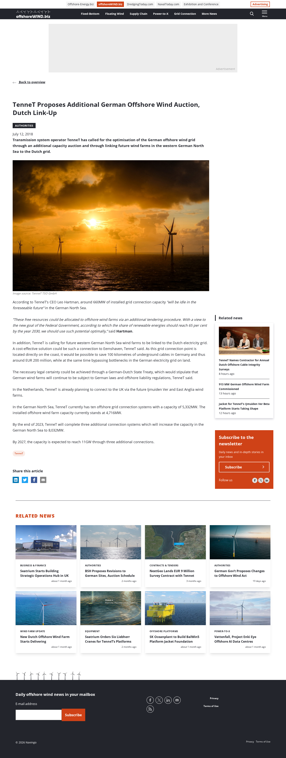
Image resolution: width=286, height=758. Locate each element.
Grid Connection (185, 14)
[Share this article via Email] (43, 480)
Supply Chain (138, 14)
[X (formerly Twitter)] (260, 480)
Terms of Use (211, 706)
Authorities (24, 125)
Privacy (214, 698)
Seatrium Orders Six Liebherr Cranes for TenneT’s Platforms (108, 639)
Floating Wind (114, 14)
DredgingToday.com (140, 4)
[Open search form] (251, 14)
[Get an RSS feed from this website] (150, 709)
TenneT (18, 454)
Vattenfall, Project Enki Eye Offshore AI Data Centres (235, 639)
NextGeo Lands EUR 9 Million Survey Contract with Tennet (172, 573)
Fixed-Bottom (90, 14)
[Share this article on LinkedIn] (16, 480)
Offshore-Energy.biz (81, 4)
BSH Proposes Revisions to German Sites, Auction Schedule (110, 573)
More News (209, 14)
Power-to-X (160, 14)
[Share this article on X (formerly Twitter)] (25, 480)
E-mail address (26, 704)
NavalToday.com (168, 4)
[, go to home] (33, 14)
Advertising (260, 4)
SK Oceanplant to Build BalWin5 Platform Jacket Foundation (174, 639)
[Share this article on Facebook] (34, 480)
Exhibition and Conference (201, 4)
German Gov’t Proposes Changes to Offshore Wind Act (239, 573)
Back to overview (31, 82)
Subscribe (233, 467)
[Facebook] (254, 480)
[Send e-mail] (177, 700)
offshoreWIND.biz (110, 4)
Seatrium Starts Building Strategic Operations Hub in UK (44, 573)
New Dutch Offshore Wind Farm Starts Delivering (45, 639)
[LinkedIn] (266, 480)
